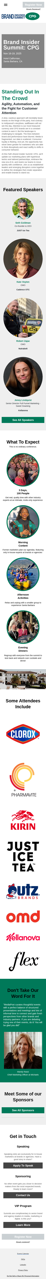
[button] (5, 4)
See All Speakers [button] (23, 419)
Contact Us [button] (23, 1195)
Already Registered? (33, 9)
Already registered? (23, 1242)
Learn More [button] (23, 1224)
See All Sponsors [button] (23, 1110)
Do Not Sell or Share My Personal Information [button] (23, 1276)
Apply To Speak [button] (23, 1165)
